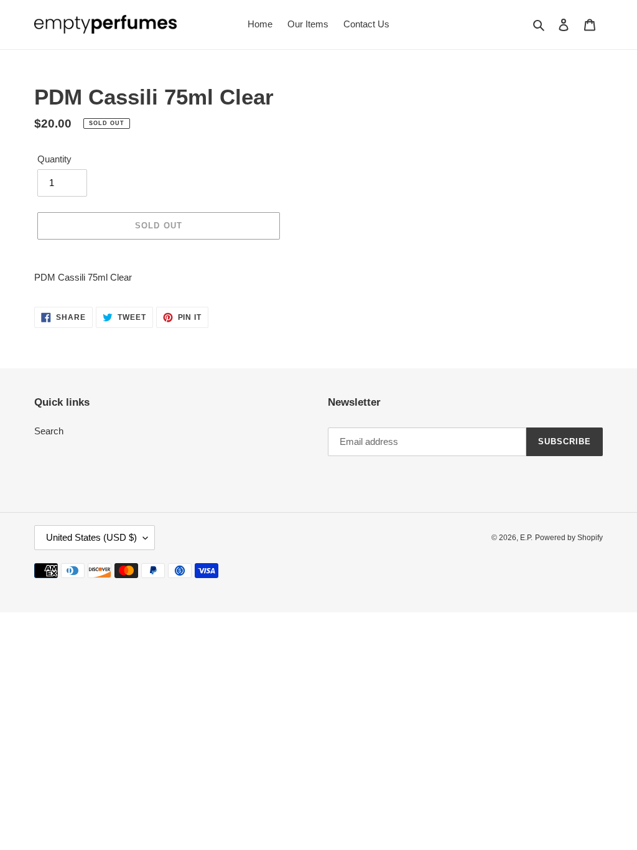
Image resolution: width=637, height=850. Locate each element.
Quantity (54, 159)
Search (48, 431)
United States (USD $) (91, 537)
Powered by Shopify (569, 537)
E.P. (526, 537)
